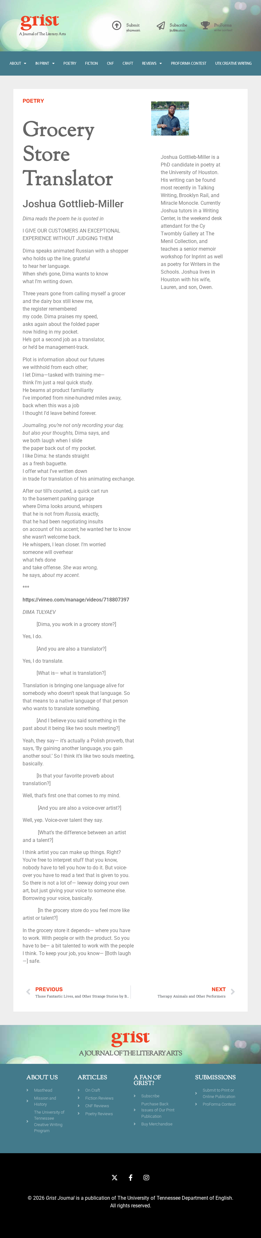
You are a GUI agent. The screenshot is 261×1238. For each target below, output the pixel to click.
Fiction (91, 63)
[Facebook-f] (130, 1178)
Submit (132, 25)
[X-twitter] (114, 1178)
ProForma (223, 25)
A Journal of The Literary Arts (42, 34)
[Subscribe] (161, 25)
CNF (110, 63)
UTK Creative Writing (233, 63)
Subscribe (178, 25)
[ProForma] (205, 25)
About (15, 63)
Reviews (149, 63)
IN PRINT (42, 63)
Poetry (69, 63)
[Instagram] (146, 1178)
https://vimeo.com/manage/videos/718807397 (76, 600)
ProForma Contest (188, 63)
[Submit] (117, 25)
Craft (128, 63)
